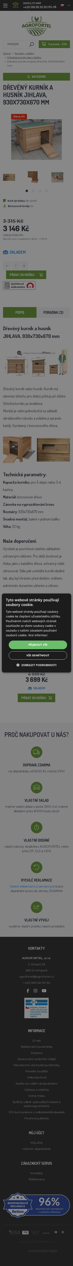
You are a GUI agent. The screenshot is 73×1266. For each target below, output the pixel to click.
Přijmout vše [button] (38, 645)
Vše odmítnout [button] (37, 655)
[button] (36, 665)
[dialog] (36, 633)
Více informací (37, 635)
